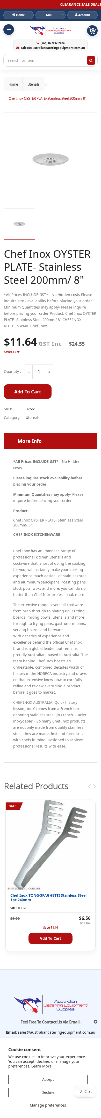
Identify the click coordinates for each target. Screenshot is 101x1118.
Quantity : (12, 371)
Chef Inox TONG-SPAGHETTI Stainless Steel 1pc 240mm (48, 897)
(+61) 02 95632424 (52, 43)
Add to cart (50, 938)
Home (13, 84)
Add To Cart (27, 391)
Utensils (33, 84)
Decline (47, 1092)
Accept (48, 1079)
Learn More (41, 1066)
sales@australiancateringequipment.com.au (53, 48)
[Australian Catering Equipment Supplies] (50, 29)
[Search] (91, 60)
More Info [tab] (30, 441)
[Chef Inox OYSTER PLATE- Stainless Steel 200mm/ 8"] (50, 159)
